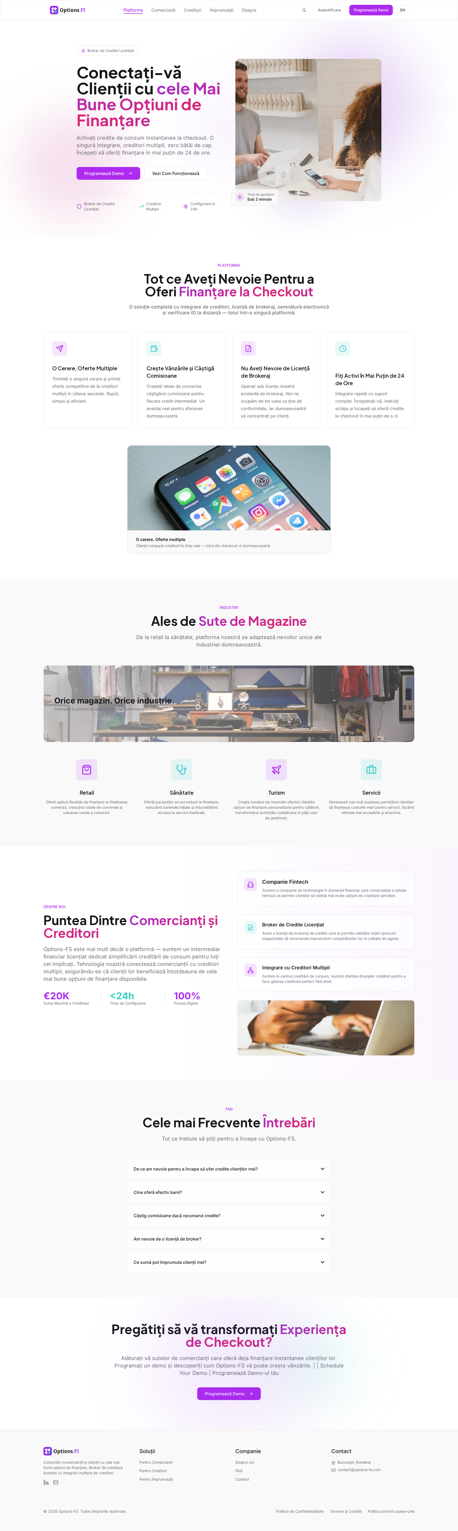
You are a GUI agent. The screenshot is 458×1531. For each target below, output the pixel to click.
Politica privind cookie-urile (391, 1511)
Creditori (192, 10)
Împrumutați (222, 10)
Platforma (133, 10)
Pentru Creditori (153, 1470)
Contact (242, 1479)
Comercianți (163, 10)
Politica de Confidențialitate (300, 1511)
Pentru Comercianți (156, 1462)
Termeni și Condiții (346, 1511)
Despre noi (244, 1462)
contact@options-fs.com (359, 1469)
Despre (249, 10)
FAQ (239, 1470)
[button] (304, 10)
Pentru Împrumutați (156, 1479)
